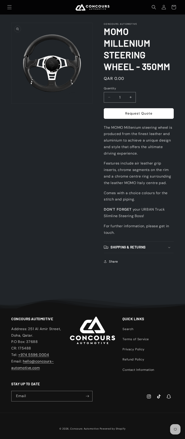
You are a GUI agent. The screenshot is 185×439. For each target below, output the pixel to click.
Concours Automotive (84, 428)
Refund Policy (133, 359)
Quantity (110, 88)
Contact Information (138, 370)
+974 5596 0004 (33, 354)
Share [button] (113, 261)
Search (128, 329)
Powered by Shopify (113, 428)
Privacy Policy (133, 349)
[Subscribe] (87, 396)
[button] (9, 7)
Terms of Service (136, 339)
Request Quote (139, 113)
